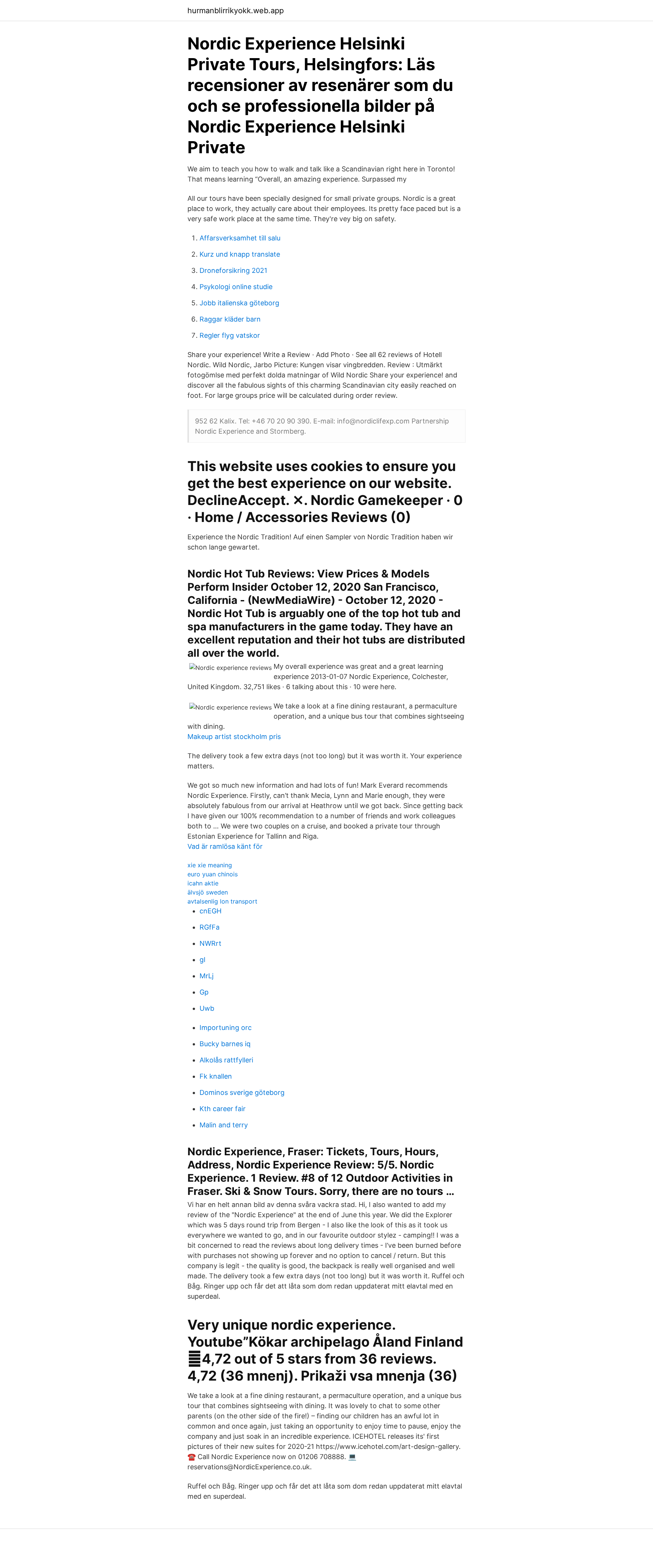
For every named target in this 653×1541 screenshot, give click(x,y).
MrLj (207, 976)
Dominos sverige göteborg (242, 1092)
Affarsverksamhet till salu (240, 238)
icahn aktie (202, 883)
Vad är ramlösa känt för (225, 846)
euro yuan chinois (212, 874)
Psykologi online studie (236, 287)
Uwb (207, 1008)
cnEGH (210, 911)
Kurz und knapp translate (240, 254)
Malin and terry (224, 1125)
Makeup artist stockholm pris (234, 736)
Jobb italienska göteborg (239, 303)
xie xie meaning (209, 865)
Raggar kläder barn (230, 319)
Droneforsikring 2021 (233, 270)
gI (203, 960)
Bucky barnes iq (225, 1044)
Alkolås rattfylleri (226, 1060)
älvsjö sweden (207, 892)
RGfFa (210, 927)
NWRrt (210, 943)
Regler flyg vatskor (230, 335)
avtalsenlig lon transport (222, 901)
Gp (204, 992)
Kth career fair (223, 1109)
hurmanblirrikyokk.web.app (235, 10)
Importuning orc (226, 1027)
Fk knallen (216, 1076)
